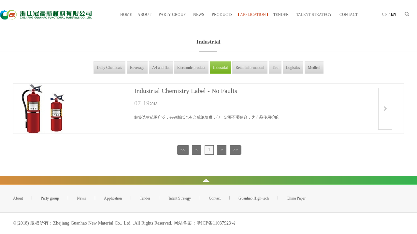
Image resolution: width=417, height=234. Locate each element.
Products (222, 14)
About (144, 14)
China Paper (296, 198)
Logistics (293, 67)
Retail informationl (250, 67)
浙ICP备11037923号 (216, 223)
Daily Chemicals (109, 67)
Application (253, 14)
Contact (348, 14)
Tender (281, 14)
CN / (386, 14)
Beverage (137, 67)
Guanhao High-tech (253, 198)
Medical (314, 67)
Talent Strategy (314, 14)
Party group (172, 14)
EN (393, 14)
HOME (126, 14)
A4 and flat (160, 67)
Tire (275, 67)
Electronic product (191, 67)
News (198, 14)
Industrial (220, 67)
